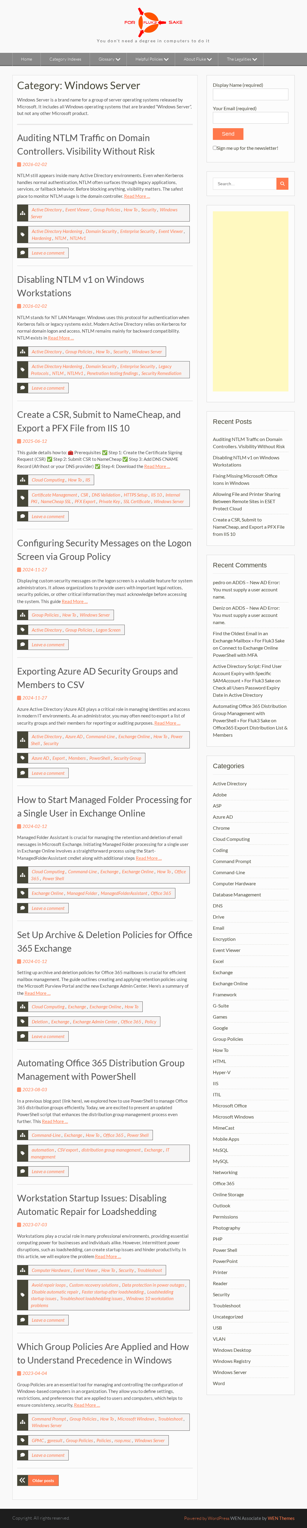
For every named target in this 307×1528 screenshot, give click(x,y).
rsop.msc (123, 1440)
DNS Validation (106, 494)
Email (218, 928)
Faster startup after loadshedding (113, 1291)
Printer (220, 1272)
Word (219, 1383)
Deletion (40, 1021)
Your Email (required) (235, 108)
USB (217, 1327)
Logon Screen (108, 630)
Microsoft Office (230, 1105)
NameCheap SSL (56, 501)
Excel (218, 961)
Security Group (127, 758)
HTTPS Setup (136, 494)
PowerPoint (225, 1261)
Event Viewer (77, 209)
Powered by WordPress (206, 1518)
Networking (225, 1172)
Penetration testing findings (112, 373)
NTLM (60, 238)
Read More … (137, 196)
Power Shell (53, 878)
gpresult (54, 1440)
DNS (217, 905)
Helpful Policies (149, 59)
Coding (220, 850)
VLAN (219, 1339)
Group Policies (106, 209)
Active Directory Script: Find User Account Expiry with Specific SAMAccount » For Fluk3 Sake (247, 673)
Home (26, 59)
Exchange (109, 871)
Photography (226, 1228)
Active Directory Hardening (57, 231)
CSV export (68, 1149)
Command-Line (100, 736)
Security (148, 209)
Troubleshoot (149, 1270)
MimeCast (223, 1128)
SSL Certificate (137, 501)
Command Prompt (49, 1418)
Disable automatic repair (55, 1291)
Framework (225, 994)
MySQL (220, 1161)
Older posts (43, 1480)
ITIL (217, 1094)
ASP (217, 805)
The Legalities (239, 59)
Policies (104, 1440)
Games (220, 1016)
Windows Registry (232, 1361)
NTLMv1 (78, 238)
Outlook (221, 1205)
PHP (217, 1239)
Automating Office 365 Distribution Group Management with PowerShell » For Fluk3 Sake (250, 713)
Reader (220, 1283)
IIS (87, 479)
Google (220, 1028)
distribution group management (111, 1149)
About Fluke (195, 59)
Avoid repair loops (49, 1285)
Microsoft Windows (136, 1418)
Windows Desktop (232, 1350)
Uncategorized (228, 1316)
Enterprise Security (137, 231)
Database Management (237, 894)
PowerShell (99, 758)
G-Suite (221, 1005)
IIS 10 (156, 494)
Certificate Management (54, 494)
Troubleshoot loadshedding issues (91, 1298)
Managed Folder (82, 893)
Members (77, 758)
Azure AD (73, 736)
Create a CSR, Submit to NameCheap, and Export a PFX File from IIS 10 (249, 527)
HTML (219, 1061)
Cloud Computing (48, 479)
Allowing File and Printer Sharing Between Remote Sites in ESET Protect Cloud (246, 501)
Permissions (225, 1216)
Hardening (41, 238)
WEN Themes (281, 1518)
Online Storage (228, 1194)
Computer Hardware (51, 1270)
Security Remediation (161, 373)
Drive (218, 917)
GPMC (38, 1440)
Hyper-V (222, 1072)
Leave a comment (48, 252)
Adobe (220, 794)
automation (43, 1149)
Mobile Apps (226, 1139)
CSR (84, 494)
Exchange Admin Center (95, 1021)
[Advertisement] (250, 301)
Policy (150, 1021)
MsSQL (220, 1150)
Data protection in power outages (153, 1285)
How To (131, 209)
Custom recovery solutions (93, 1285)
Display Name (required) (238, 85)
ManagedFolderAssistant (124, 893)
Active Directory (47, 209)
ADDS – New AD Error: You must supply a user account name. (246, 589)
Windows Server (147, 351)
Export (58, 758)
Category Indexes (65, 59)
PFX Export (85, 501)
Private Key (109, 501)
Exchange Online (134, 736)
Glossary (107, 59)
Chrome (221, 828)
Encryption (224, 939)
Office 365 (161, 893)
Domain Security (101, 231)
